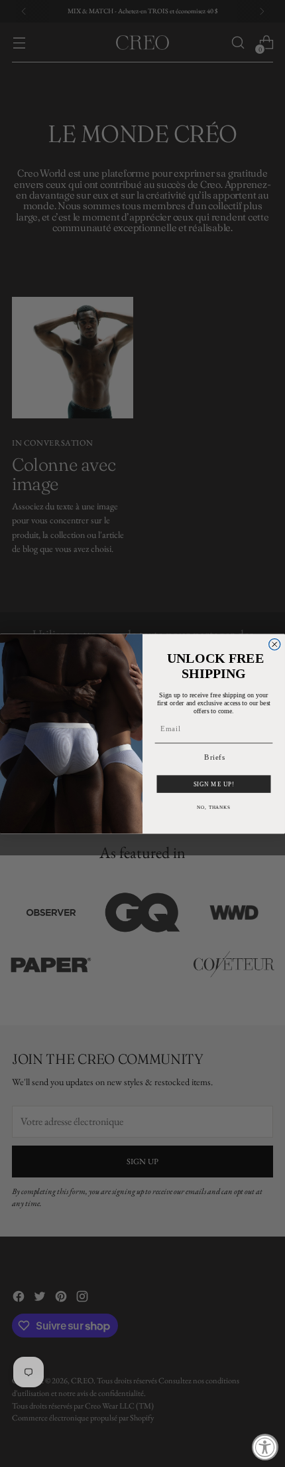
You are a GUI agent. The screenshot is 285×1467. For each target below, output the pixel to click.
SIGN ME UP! (214, 784)
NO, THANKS (213, 807)
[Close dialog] (274, 643)
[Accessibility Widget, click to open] (265, 1447)
